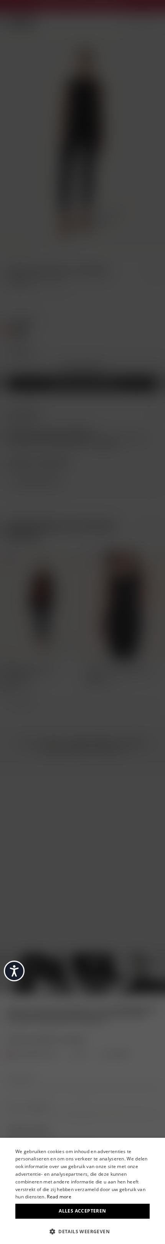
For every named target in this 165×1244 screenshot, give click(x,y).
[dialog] (82, 1191)
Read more (59, 1196)
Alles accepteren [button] (82, 1211)
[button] (82, 1231)
